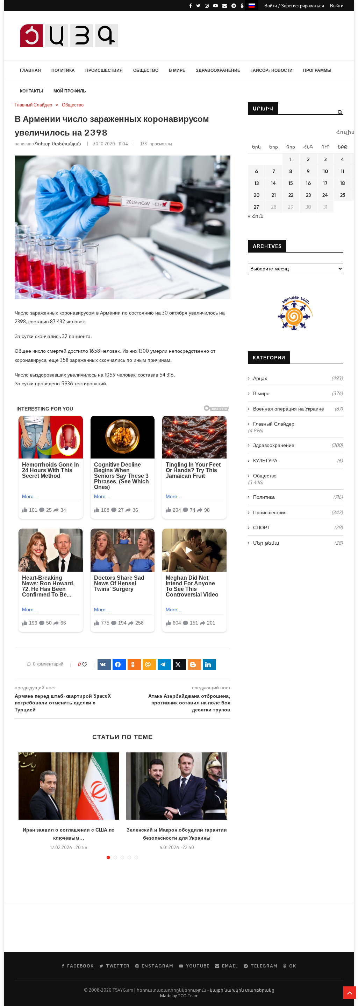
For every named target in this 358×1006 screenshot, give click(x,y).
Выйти (336, 5)
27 (256, 207)
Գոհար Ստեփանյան (58, 143)
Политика (63, 70)
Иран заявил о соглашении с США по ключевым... (69, 834)
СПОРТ (298, 527)
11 (342, 171)
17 (325, 183)
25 (342, 195)
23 (308, 195)
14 (273, 183)
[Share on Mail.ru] (149, 664)
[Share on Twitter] (179, 664)
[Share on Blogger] (194, 664)
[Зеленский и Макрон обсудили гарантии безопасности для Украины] (176, 786)
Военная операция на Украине (298, 409)
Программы (317, 70)
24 (325, 195)
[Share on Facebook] (119, 664)
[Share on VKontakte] (104, 664)
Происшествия (104, 70)
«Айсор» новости (272, 70)
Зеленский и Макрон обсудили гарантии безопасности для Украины (177, 834)
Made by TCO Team (179, 995)
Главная (30, 70)
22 (290, 195)
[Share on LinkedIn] (209, 664)
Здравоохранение (218, 70)
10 (325, 171)
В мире (177, 70)
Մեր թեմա (298, 543)
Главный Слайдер (33, 105)
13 (257, 183)
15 (290, 183)
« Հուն (256, 216)
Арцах (298, 378)
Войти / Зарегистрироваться (294, 5)
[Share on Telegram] (164, 664)
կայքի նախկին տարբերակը (242, 990)
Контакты (31, 91)
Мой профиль (69, 91)
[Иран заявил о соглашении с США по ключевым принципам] (69, 786)
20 (256, 195)
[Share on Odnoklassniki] (134, 664)
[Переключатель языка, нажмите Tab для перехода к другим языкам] (251, 5)
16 (308, 183)
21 (274, 195)
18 (342, 183)
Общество (145, 70)
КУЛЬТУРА (298, 460)
